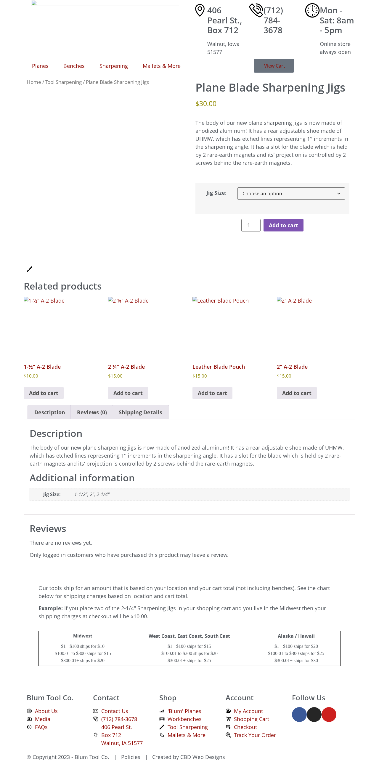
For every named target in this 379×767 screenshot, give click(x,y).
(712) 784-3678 (273, 20)
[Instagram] (314, 714)
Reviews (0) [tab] (92, 412)
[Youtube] (329, 714)
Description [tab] (49, 412)
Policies (130, 756)
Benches (74, 65)
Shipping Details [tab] (140, 412)
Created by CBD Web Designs (188, 756)
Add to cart (283, 225)
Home (34, 82)
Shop (167, 697)
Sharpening (113, 65)
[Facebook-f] (299, 714)
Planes (40, 65)
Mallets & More (162, 65)
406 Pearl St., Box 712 (224, 20)
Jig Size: (216, 192)
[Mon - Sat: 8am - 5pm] (312, 10)
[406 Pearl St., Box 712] (199, 10)
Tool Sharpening (63, 82)
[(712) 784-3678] (256, 10)
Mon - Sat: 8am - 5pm (337, 20)
